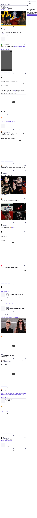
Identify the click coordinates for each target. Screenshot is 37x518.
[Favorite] (13, 26)
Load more (13, 450)
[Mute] (3, 70)
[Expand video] (9, 70)
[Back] (1, 1)
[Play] (1, 70)
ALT (12, 210)
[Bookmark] (19, 26)
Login (32, 16)
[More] (25, 26)
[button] (6, 60)
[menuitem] (6, 60)
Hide (24, 203)
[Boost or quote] (7, 26)
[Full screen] (11, 70)
